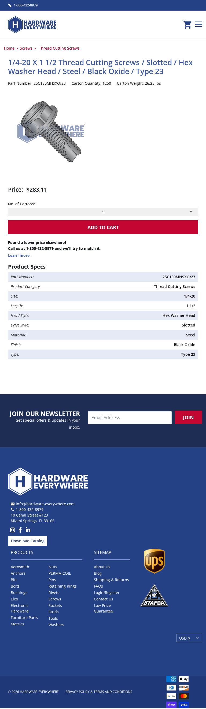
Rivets (54, 592)
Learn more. (19, 255)
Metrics (17, 623)
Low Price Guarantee (103, 608)
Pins (52, 579)
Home (9, 48)
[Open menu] (198, 24)
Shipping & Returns (111, 579)
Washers (56, 624)
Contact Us (103, 599)
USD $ (184, 638)
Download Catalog (28, 540)
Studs (54, 611)
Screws (26, 48)
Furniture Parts (24, 617)
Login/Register (107, 592)
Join (188, 417)
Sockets (55, 605)
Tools (53, 618)
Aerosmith (20, 566)
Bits (14, 579)
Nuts (53, 566)
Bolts (15, 586)
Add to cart (103, 227)
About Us (102, 566)
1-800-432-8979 (26, 5)
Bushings (19, 592)
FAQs (98, 586)
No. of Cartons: (21, 203)
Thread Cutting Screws (59, 48)
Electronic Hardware (19, 608)
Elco (14, 599)
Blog (98, 573)
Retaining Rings (63, 586)
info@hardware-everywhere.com (45, 503)
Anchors (18, 573)
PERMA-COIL (60, 573)
